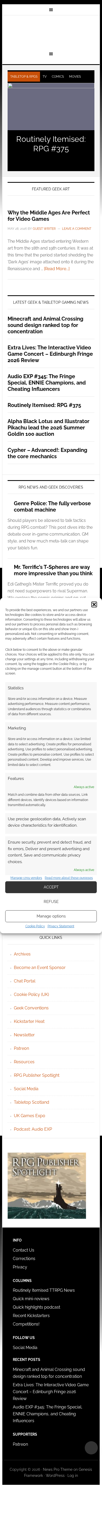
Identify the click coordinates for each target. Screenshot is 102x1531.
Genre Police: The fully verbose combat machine (52, 506)
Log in (72, 1475)
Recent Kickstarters (32, 1315)
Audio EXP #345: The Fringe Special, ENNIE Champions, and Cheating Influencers (47, 382)
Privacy (20, 1267)
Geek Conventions (31, 1007)
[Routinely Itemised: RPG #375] (51, 106)
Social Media (26, 1088)
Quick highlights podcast (36, 1307)
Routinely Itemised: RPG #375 (51, 143)
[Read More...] (57, 268)
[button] (94, 604)
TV (45, 76)
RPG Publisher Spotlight (36, 1075)
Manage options (51, 916)
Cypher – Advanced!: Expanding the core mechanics (47, 453)
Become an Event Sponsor (40, 967)
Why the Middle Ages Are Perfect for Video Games (49, 215)
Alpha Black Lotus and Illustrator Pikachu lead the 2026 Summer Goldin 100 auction (48, 427)
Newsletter (24, 1034)
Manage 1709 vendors (26, 878)
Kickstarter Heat (29, 1021)
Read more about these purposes (69, 878)
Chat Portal (24, 981)
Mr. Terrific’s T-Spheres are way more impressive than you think (53, 570)
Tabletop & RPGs (23, 76)
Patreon (21, 1048)
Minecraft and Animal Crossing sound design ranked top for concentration (45, 325)
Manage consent (91, 1447)
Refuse (51, 901)
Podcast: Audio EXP (33, 1129)
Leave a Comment (76, 229)
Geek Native (51, 32)
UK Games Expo (29, 1115)
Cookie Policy (35, 926)
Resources (24, 1061)
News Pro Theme (57, 1469)
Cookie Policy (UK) (31, 994)
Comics (58, 76)
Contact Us (23, 1250)
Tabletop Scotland (31, 1102)
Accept (51, 887)
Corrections (24, 1258)
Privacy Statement (61, 926)
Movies (75, 76)
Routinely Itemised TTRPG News (44, 1290)
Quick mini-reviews (31, 1298)
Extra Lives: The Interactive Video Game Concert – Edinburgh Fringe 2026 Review (50, 353)
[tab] (24, 76)
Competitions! (26, 1324)
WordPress (55, 1475)
